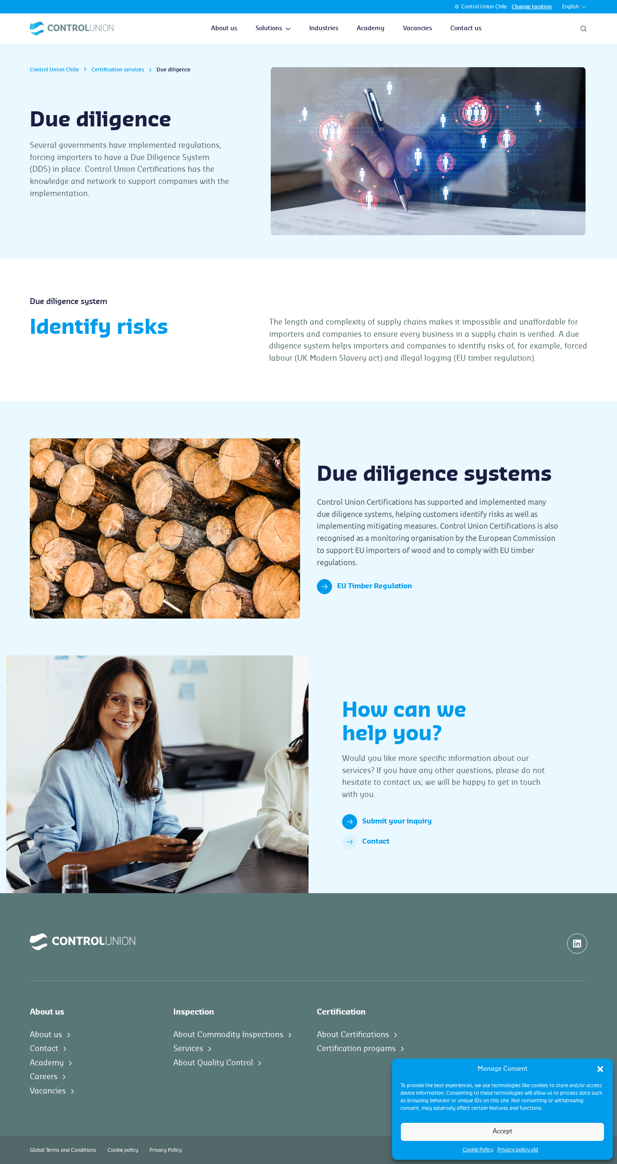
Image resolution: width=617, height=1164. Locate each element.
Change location (532, 6)
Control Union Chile (484, 6)
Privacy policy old (517, 1149)
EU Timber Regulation (374, 586)
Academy (370, 28)
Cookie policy (122, 1150)
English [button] (570, 6)
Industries (323, 28)
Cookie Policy (478, 1149)
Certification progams (356, 1048)
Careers (44, 1076)
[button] (600, 1069)
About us (224, 28)
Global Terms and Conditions (63, 1150)
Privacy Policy (165, 1150)
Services (188, 1048)
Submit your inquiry (397, 821)
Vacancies (417, 28)
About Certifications (353, 1034)
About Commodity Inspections (228, 1034)
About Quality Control (213, 1063)
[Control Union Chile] (71, 28)
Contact (376, 841)
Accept (502, 1131)
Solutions (269, 28)
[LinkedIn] (577, 943)
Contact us (465, 28)
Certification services (118, 69)
